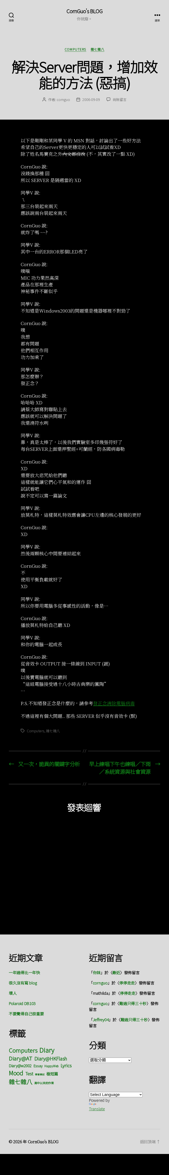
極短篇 (52, 1073)
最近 (116, 972)
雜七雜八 (97, 49)
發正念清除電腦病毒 (114, 703)
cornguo (63, 99)
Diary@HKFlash (50, 1058)
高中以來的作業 (44, 1083)
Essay (38, 1065)
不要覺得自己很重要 (26, 1013)
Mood (16, 1073)
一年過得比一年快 (24, 972)
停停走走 (127, 983)
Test (29, 1073)
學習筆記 (39, 1074)
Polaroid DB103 (22, 1003)
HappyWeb (51, 1066)
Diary (46, 1049)
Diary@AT (20, 1058)
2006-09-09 (91, 99)
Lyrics (66, 1065)
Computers (75, 49)
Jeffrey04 (101, 1019)
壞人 (13, 993)
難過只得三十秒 (133, 1003)
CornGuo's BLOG (84, 11)
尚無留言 (120, 99)
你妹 (97, 972)
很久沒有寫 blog (23, 983)
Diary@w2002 (20, 1065)
